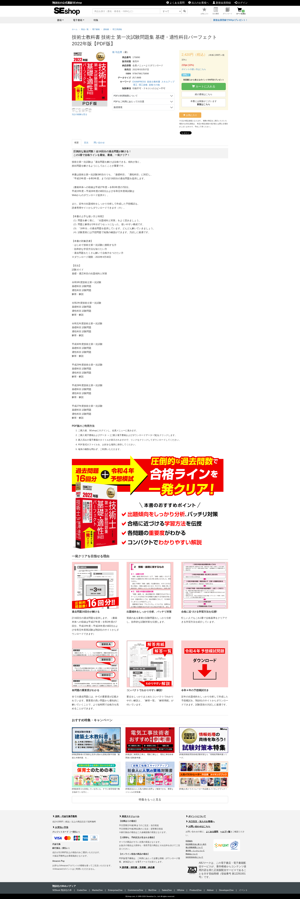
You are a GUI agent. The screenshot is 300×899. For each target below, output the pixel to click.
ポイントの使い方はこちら (194, 69)
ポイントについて (197, 816)
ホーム (75, 29)
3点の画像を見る (79, 114)
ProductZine (196, 890)
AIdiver (210, 890)
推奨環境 (118, 107)
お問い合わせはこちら (199, 826)
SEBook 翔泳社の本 (62, 890)
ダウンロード (227, 14)
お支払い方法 (61, 827)
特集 (96, 20)
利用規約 (189, 841)
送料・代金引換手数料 (66, 816)
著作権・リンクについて (195, 851)
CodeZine (82, 890)
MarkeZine (97, 890)
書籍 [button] (59, 20)
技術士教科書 (153, 81)
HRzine (180, 890)
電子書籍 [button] (77, 20)
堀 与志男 (117, 52)
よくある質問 (177, 2)
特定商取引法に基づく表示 (196, 844)
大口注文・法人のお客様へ (201, 821)
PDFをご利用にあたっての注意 (129, 101)
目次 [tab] (86, 142)
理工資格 (143, 85)
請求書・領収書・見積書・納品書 (138, 867)
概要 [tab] (76, 142)
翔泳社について (192, 854)
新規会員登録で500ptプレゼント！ (230, 20)
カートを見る (241, 12)
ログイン (242, 2)
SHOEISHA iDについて (194, 857)
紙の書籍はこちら (203, 94)
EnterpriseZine (115, 890)
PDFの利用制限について (126, 95)
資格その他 (154, 85)
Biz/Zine (152, 890)
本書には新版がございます (203, 103)
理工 (135, 85)
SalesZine (167, 890)
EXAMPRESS (139, 81)
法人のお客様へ (200, 2)
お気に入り (204, 14)
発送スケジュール (130, 816)
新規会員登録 (223, 2)
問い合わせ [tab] (99, 142)
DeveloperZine (226, 890)
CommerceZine (135, 890)
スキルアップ (168, 81)
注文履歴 (215, 14)
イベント (243, 890)
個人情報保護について (194, 847)
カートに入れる (205, 86)
